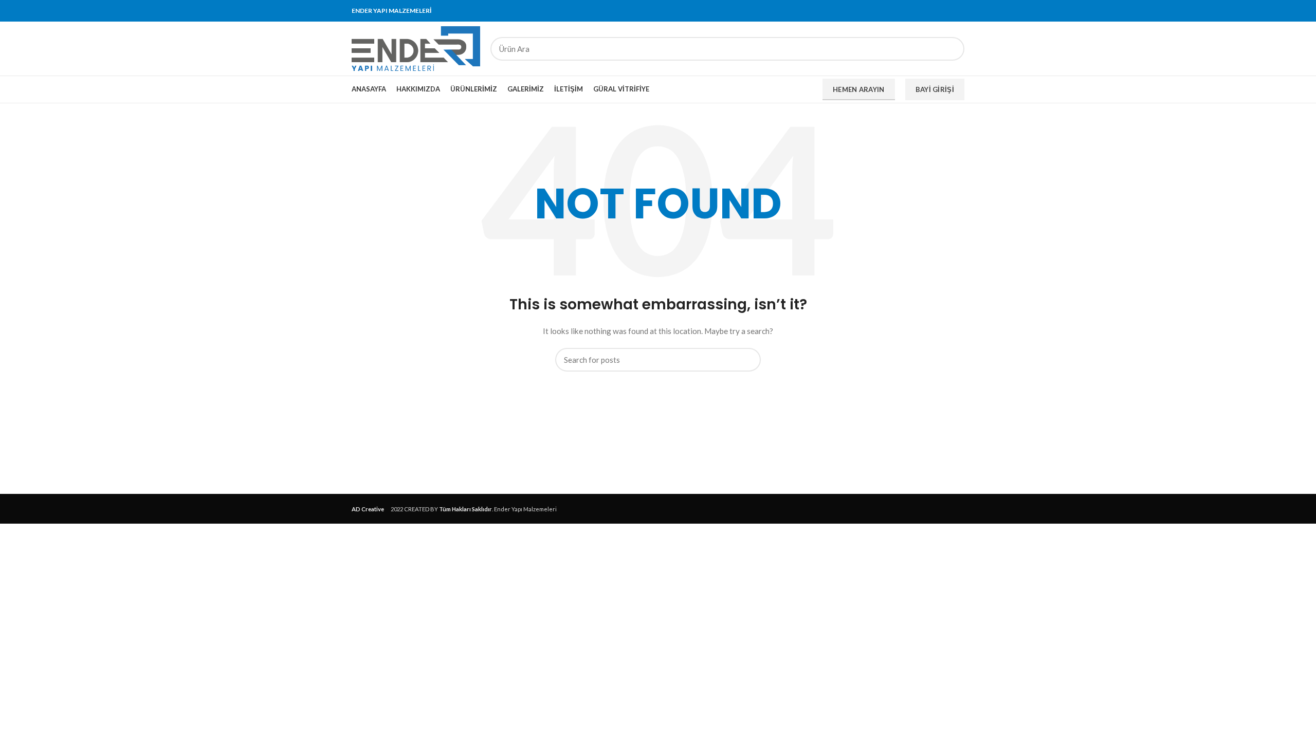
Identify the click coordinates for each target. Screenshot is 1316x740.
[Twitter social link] (923, 10)
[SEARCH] (950, 49)
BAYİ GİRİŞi (935, 89)
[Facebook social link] (911, 10)
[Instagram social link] (935, 10)
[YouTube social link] (947, 10)
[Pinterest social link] (958, 10)
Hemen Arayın (859, 89)
